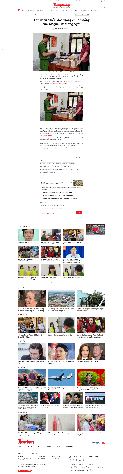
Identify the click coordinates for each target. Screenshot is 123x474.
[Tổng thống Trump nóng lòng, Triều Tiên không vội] (50, 398)
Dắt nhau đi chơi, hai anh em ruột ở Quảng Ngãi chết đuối (57, 195)
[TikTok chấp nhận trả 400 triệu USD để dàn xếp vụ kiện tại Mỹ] (95, 398)
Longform (59, 446)
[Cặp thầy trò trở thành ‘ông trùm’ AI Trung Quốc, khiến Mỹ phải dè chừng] (73, 398)
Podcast (49, 446)
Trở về (2, 49)
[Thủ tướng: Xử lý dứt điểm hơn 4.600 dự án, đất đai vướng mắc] (61, 298)
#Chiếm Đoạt (50, 163)
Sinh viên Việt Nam (65, 1)
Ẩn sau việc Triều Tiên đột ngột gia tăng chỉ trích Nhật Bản (89, 389)
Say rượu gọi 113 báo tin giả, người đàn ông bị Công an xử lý (50, 243)
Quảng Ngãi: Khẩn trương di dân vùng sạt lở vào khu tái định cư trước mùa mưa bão (62, 188)
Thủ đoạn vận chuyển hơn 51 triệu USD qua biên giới (27, 259)
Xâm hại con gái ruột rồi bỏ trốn (26, 242)
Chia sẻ (2, 38)
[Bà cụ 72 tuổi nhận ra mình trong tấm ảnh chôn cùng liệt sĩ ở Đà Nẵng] (32, 298)
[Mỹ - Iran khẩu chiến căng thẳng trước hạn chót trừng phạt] (32, 377)
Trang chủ (19, 10)
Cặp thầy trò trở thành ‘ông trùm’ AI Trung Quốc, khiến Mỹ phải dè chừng (73, 406)
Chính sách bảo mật (94, 456)
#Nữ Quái (58, 163)
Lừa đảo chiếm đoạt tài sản (59, 83)
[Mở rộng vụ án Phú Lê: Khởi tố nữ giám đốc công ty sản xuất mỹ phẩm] (28, 270)
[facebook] (102, 1)
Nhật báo (30, 446)
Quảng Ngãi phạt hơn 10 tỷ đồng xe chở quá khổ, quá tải (57, 192)
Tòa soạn (81, 1)
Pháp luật (57, 10)
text (79, 14)
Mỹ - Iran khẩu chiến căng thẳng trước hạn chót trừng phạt (32, 389)
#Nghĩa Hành (43, 172)
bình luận (85, 14)
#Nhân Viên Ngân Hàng (46, 166)
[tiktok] (77, 460)
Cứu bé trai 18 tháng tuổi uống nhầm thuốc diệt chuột (61, 434)
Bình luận (2, 45)
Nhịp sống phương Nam (32, 453)
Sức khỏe (42, 10)
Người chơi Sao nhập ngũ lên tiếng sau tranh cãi (61, 362)
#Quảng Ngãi (52, 172)
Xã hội (23, 10)
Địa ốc (37, 10)
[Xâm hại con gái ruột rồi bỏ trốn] (28, 235)
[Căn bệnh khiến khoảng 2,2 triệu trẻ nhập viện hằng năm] (32, 422)
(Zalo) (44, 458)
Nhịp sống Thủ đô (21, 453)
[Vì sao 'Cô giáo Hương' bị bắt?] (51, 270)
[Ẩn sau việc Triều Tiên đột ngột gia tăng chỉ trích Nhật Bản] (91, 377)
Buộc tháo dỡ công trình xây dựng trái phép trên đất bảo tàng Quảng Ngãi (61, 199)
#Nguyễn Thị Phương (45, 169)
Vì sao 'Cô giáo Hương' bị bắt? (48, 277)
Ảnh (38, 446)
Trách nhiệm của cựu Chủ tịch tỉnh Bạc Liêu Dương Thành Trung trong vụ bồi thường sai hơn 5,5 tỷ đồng (72, 260)
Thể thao (62, 10)
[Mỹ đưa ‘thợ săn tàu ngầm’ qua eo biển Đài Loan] (61, 377)
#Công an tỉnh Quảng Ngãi (60, 169)
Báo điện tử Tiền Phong (61, 5)
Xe (72, 10)
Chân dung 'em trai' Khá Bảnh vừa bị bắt (31, 362)
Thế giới (47, 10)
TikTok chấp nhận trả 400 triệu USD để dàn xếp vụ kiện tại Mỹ (95, 406)
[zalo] (80, 460)
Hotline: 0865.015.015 (43, 1)
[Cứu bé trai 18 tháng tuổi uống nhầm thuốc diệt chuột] (61, 422)
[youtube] (104, 1)
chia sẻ (76, 14)
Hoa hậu (95, 10)
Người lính (68, 10)
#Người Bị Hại (57, 166)
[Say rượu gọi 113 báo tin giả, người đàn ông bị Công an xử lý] (51, 235)
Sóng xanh (32, 10)
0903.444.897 (57, 458)
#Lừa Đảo (42, 163)
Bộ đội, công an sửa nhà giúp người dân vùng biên (90, 310)
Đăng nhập (42, 205)
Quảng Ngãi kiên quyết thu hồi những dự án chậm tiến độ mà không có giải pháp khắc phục (56, 182)
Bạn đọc (77, 451)
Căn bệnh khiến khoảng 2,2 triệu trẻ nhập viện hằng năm (31, 434)
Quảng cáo (87, 1)
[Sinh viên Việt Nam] (96, 443)
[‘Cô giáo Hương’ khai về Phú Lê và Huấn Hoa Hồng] (73, 235)
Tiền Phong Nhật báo (54, 1)
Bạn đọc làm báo (26, 470)
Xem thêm (104, 10)
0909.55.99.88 (40, 458)
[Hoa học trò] (103, 443)
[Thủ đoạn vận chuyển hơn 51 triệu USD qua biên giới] (28, 252)
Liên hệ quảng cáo (40, 456)
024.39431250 (23, 461)
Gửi (79, 212)
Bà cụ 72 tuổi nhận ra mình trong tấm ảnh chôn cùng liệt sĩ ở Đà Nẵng (31, 310)
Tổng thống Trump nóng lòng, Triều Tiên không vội (49, 406)
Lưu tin (2, 42)
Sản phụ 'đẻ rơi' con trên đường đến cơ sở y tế (90, 434)
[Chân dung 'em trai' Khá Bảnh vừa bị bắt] (32, 351)
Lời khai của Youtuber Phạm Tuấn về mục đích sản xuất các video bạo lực (50, 259)
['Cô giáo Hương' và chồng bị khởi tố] (73, 270)
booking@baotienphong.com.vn (43, 460)
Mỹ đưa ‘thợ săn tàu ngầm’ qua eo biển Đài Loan (61, 389)
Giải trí (80, 10)
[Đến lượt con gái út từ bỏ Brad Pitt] (91, 351)
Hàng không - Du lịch (89, 451)
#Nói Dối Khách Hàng (68, 163)
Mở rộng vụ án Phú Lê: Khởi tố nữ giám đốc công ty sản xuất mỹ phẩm (27, 278)
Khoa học (90, 10)
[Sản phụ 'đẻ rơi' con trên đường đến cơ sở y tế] (91, 422)
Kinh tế (27, 10)
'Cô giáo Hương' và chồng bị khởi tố (72, 277)
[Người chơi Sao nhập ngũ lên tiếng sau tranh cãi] (61, 351)
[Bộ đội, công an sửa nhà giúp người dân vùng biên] (91, 298)
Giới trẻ (52, 10)
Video (100, 10)
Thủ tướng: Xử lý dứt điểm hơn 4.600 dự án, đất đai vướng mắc (61, 310)
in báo (82, 14)
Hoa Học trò (74, 1)
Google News (88, 14)
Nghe (2, 34)
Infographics (69, 446)
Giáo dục (85, 10)
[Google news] (84, 460)
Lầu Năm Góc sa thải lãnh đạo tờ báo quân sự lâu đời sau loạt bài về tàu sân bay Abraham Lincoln (28, 407)
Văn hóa (75, 10)
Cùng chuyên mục (25, 227)
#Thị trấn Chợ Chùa (74, 169)
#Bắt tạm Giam (67, 166)
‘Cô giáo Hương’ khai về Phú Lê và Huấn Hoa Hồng (72, 243)
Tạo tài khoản (51, 205)
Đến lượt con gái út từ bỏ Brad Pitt (89, 361)
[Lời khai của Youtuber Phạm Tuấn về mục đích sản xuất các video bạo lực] (51, 252)
